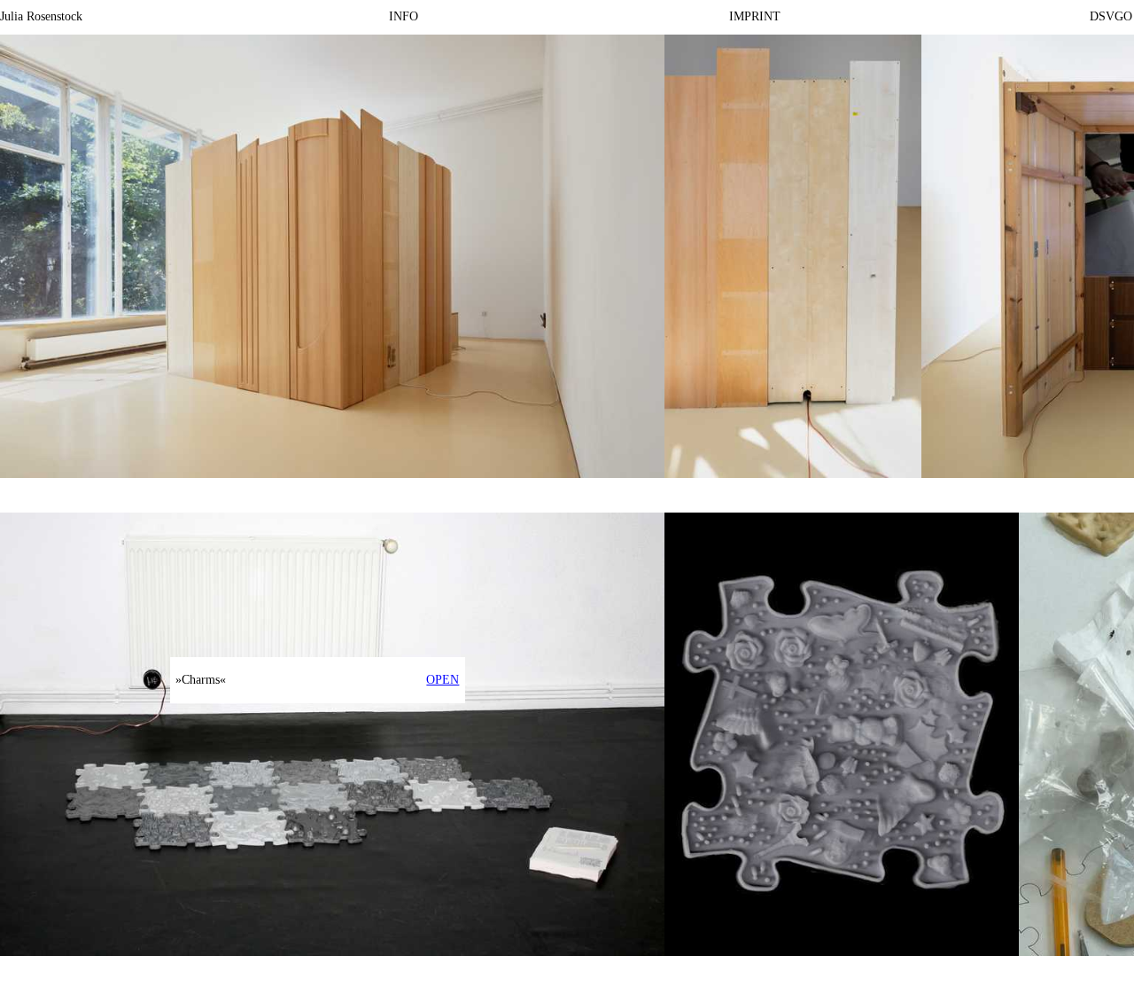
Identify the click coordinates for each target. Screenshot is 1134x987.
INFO (403, 16)
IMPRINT (755, 16)
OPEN (442, 679)
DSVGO (1111, 16)
